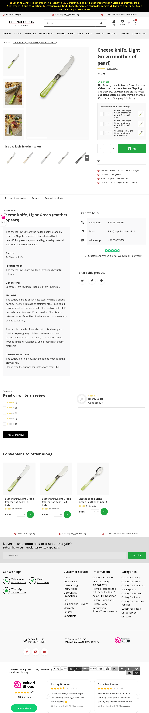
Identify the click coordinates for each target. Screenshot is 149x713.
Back (8, 42)
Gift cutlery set (129, 612)
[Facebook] (27, 652)
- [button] (54, 514)
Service (124, 33)
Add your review (16, 434)
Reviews (36, 198)
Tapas (89, 33)
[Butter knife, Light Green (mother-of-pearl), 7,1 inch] (19, 479)
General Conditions (103, 600)
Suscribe (137, 555)
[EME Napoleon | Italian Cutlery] (26, 23)
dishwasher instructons (35, 367)
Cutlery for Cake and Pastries (132, 603)
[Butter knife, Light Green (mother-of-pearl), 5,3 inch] (56, 479)
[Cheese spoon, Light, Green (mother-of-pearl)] (93, 479)
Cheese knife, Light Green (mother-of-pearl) (35, 42)
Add (134, 148)
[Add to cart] (30, 514)
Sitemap (24, 672)
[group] (11, 158)
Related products (54, 198)
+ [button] (24, 514)
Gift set (100, 33)
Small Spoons (46, 33)
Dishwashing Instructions (71, 587)
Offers (67, 577)
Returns (68, 612)
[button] (83, 93)
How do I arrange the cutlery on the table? (104, 590)
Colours (7, 33)
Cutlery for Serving (131, 593)
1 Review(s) (112, 68)
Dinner (18, 33)
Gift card (112, 33)
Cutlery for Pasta (130, 597)
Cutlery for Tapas (131, 608)
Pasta (71, 33)
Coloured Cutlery (130, 577)
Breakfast (30, 33)
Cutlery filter (70, 581)
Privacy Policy (100, 604)
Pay (66, 600)
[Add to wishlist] (98, 160)
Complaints (70, 615)
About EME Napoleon (104, 596)
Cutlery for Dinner (131, 581)
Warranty (69, 608)
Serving (61, 33)
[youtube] (44, 652)
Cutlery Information (103, 577)
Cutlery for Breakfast (133, 585)
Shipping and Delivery (76, 604)
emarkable (14, 672)
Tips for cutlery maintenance (101, 583)
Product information (16, 198)
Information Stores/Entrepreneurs (105, 609)
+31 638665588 (116, 222)
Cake (80, 33)
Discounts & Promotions (70, 594)
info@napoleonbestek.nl (121, 231)
